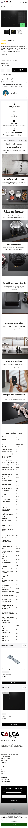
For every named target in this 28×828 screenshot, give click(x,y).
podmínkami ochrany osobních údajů (14, 792)
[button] (2, 32)
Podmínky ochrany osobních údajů (9, 754)
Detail (15, 724)
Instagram (8, 784)
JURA (2, 769)
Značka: (4, 37)
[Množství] (5, 70)
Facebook (5, 784)
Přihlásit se (14, 800)
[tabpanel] (14, 666)
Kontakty (3, 762)
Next (26, 645)
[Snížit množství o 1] (2, 70)
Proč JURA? (4, 760)
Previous (23, 645)
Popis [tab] (4, 140)
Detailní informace (5, 57)
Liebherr (3, 771)
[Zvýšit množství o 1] (8, 70)
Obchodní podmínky (6, 756)
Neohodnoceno (10, 40)
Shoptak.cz (19, 813)
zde (21, 819)
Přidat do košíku (20, 70)
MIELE (2, 773)
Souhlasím (14, 825)
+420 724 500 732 (5, 782)
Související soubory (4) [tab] (16, 140)
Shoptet (11, 813)
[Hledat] (23, 2)
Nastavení (14, 821)
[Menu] (2, 2)
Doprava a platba (5, 758)
